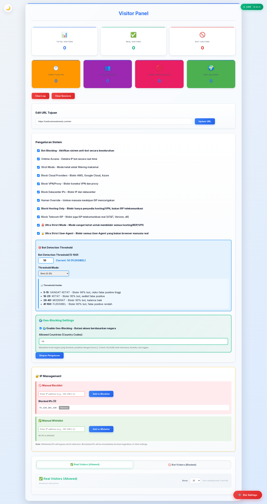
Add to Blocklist (101, 394)
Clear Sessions (63, 96)
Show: (185, 480)
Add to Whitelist (101, 429)
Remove (64, 408)
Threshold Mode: (48, 267)
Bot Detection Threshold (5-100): (58, 254)
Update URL (205, 121)
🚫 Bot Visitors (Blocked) (182, 464)
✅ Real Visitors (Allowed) (84, 464)
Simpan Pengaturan (49, 355)
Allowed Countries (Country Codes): (61, 334)
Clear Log (40, 96)
